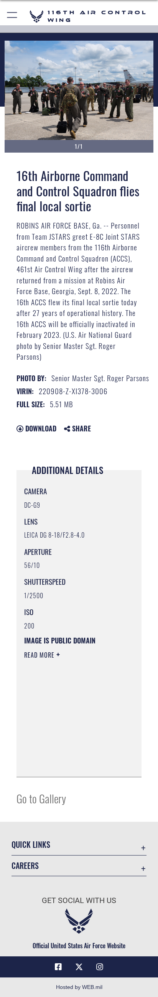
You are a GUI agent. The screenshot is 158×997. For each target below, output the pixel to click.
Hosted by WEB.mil (79, 987)
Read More (40, 655)
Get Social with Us (79, 900)
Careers (25, 865)
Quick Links (31, 844)
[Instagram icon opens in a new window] (99, 967)
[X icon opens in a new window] (79, 967)
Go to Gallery (41, 798)
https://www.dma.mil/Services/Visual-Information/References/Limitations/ (70, 762)
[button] (12, 16)
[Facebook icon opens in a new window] (58, 967)
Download (39, 428)
